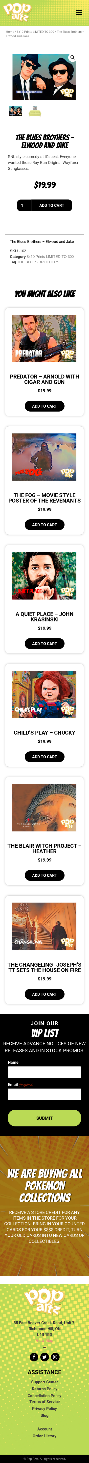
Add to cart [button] (44, 406)
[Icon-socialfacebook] (34, 1357)
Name (13, 1062)
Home (10, 32)
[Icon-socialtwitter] (44, 1357)
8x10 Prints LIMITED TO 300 (35, 32)
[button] (72, 57)
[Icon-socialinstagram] (55, 1357)
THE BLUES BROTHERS (38, 262)
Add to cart (51, 205)
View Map (44, 1340)
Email (20, 1084)
